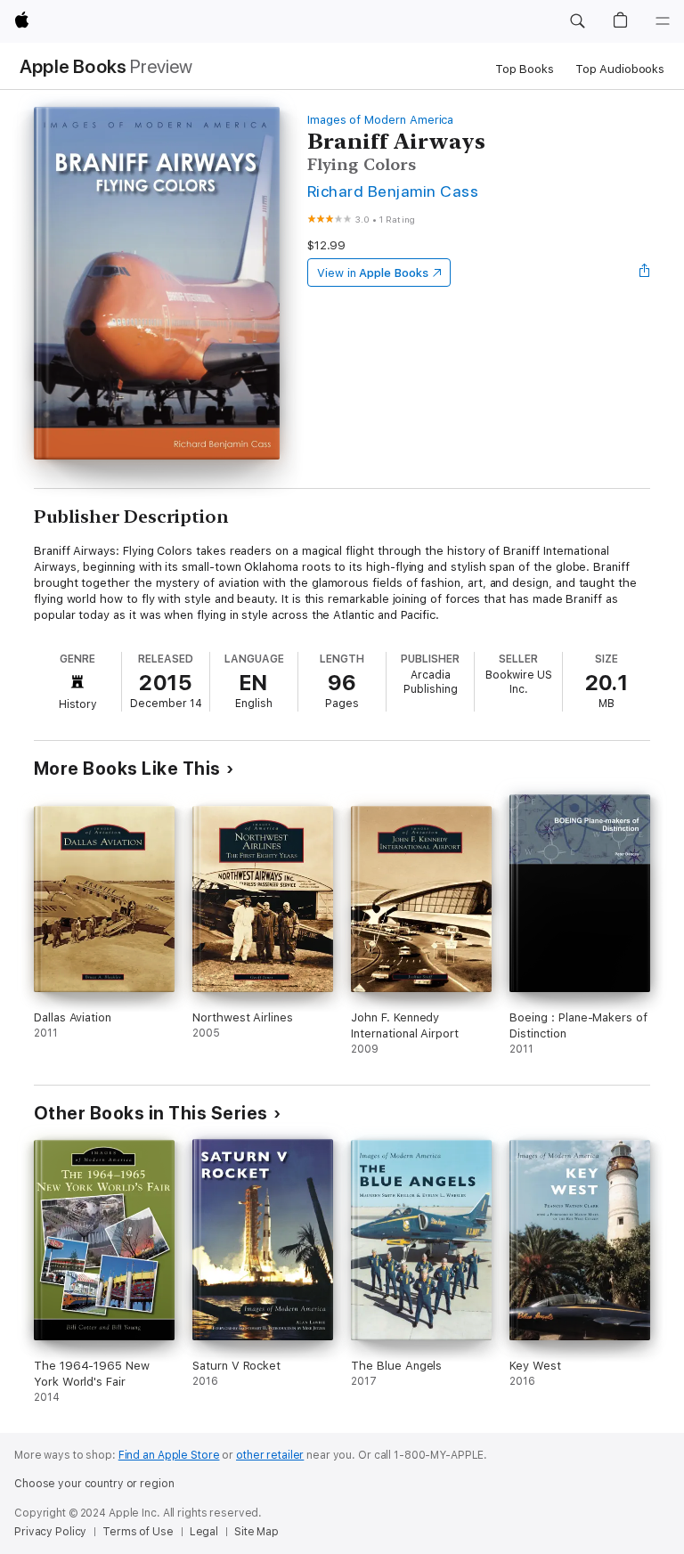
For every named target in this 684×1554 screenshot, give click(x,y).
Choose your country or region (94, 1483)
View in (372, 273)
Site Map (256, 1532)
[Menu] (662, 21)
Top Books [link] (524, 69)
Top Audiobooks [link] (619, 69)
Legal (204, 1532)
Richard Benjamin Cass (392, 191)
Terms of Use (138, 1532)
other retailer (270, 1455)
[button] (577, 21)
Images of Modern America (380, 119)
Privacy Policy (50, 1532)
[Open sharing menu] (645, 272)
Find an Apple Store (169, 1455)
